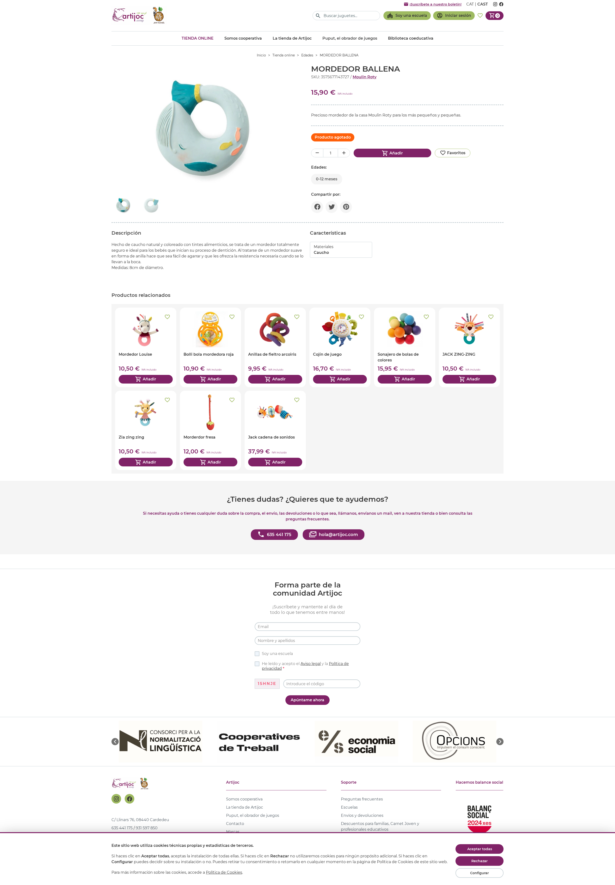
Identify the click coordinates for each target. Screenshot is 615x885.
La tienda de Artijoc (292, 38)
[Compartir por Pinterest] (346, 207)
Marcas (233, 832)
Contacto (235, 823)
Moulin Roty (364, 77)
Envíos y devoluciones (362, 815)
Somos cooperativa (243, 38)
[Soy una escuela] (407, 15)
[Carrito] (495, 15)
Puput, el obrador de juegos (252, 815)
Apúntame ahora (307, 700)
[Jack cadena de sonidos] (275, 430)
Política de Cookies (224, 872)
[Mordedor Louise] (145, 347)
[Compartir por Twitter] (332, 207)
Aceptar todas (479, 849)
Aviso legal (311, 663)
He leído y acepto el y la (305, 666)
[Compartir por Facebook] (317, 207)
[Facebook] (129, 799)
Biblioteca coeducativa (410, 38)
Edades (307, 55)
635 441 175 (122, 828)
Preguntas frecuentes (362, 799)
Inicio (261, 55)
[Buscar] (318, 16)
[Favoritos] (480, 15)
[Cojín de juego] (340, 347)
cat (470, 4)
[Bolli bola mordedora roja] (210, 347)
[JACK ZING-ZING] (469, 347)
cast (482, 4)
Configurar (479, 873)
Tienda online (198, 38)
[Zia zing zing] (145, 430)
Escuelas (349, 807)
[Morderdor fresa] (210, 430)
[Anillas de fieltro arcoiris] (275, 347)
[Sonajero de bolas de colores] (404, 347)
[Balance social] (479, 817)
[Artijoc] (139, 15)
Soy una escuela (277, 653)
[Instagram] (116, 799)
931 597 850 (147, 828)
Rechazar (479, 861)
